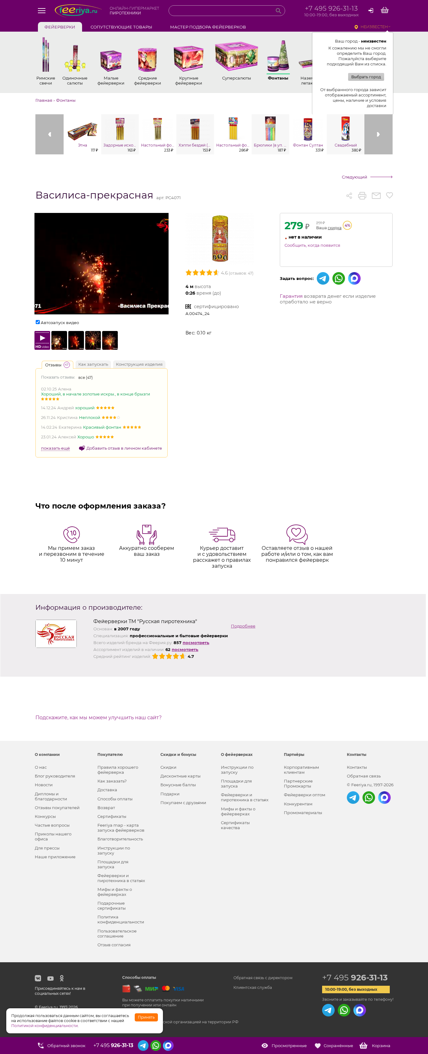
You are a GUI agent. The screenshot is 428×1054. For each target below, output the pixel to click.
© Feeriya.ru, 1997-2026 (370, 784)
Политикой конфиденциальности (44, 1025)
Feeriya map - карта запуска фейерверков (120, 828)
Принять (146, 1017)
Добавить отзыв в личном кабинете (124, 448)
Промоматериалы (303, 812)
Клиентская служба (252, 987)
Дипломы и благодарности (51, 796)
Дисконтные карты (180, 775)
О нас (41, 767)
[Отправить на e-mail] (376, 196)
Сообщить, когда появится (312, 245)
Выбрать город (366, 77)
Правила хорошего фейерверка (117, 770)
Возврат (106, 807)
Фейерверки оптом (304, 794)
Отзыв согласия (114, 944)
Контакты (357, 767)
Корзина (381, 1045)
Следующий (354, 176)
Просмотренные (289, 1045)
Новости (44, 784)
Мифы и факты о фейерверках (114, 892)
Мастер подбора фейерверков (208, 26)
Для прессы (47, 847)
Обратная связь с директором (262, 977)
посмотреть (196, 642)
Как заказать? (112, 780)
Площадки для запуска (112, 864)
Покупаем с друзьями (183, 802)
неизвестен (374, 26)
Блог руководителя (55, 775)
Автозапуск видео (60, 322)
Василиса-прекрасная (94, 195)
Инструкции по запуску (113, 850)
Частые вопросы (52, 825)
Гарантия (291, 296)
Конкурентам (298, 803)
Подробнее (243, 625)
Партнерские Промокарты (298, 783)
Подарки (170, 793)
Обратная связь (364, 775)
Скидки (168, 767)
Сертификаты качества (235, 825)
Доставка (107, 789)
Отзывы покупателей (57, 807)
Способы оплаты (115, 798)
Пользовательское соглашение (117, 933)
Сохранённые (338, 1045)
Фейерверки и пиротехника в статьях (121, 878)
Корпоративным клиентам (301, 770)
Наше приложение (55, 856)
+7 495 (355, 978)
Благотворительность (120, 838)
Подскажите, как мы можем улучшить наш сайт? (98, 717)
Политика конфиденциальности (120, 919)
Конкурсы (45, 816)
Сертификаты (111, 816)
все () (85, 377)
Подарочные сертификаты (111, 906)
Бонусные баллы (178, 784)
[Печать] (362, 195)
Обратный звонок (66, 1045)
